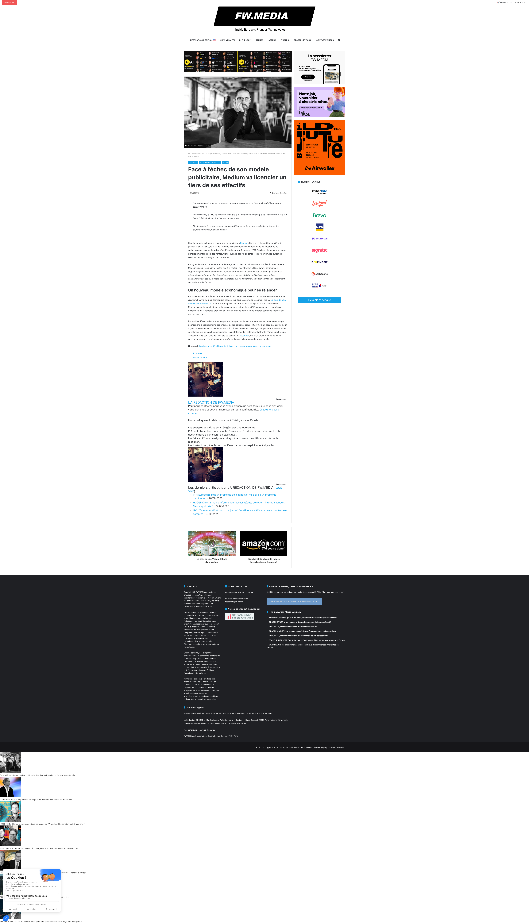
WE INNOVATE (275, 645)
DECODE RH (274, 626)
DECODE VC (274, 636)
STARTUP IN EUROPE (278, 640)
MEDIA (225, 162)
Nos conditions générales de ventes (199, 730)
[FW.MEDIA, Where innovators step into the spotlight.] (264, 20)
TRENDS (259, 40)
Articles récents (201, 357)
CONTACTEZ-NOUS (325, 40)
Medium (244, 243)
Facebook (244, 335)
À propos (197, 353)
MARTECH (216, 162)
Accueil (193, 153)
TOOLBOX (285, 40)
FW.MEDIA (200, 592)
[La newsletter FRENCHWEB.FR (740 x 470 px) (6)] (319, 83)
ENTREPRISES (204, 153)
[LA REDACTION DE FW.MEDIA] (205, 395)
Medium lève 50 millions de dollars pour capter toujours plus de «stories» (235, 346)
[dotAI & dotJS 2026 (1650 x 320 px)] (238, 61)
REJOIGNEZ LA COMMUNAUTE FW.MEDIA (294, 601)
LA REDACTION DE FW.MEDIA (211, 402)
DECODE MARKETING (278, 631)
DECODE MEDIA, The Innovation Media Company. (307, 747)
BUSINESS (215, 153)
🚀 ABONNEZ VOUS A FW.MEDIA (511, 2)
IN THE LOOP (245, 40)
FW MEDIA (273, 617)
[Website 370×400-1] (319, 175)
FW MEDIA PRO (228, 40)
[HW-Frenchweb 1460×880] (319, 117)
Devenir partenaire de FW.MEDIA (239, 592)
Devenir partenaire (319, 300)
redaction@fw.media (234, 602)
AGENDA (272, 40)
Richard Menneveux (216, 723)
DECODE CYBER (276, 622)
